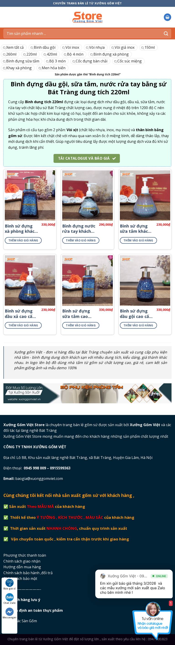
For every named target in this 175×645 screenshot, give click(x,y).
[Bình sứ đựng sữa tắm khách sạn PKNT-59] (145, 195)
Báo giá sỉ (9, 588)
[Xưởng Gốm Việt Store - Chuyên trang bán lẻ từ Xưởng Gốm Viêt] (87, 17)
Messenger (9, 617)
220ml (31, 54)
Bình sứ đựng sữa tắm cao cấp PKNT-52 (76, 313)
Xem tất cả (15, 47)
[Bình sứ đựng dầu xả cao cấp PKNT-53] (30, 280)
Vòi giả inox (124, 47)
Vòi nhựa (97, 47)
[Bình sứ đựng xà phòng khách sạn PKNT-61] (30, 195)
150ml (149, 47)
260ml (11, 54)
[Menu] (7, 17)
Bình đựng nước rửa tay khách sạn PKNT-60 (78, 228)
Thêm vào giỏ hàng (23, 240)
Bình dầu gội (44, 47)
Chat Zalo (9, 602)
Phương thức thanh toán (24, 555)
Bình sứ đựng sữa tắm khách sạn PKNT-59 (135, 228)
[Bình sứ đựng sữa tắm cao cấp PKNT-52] (87, 280)
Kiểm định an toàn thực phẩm (36, 610)
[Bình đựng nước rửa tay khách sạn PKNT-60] (87, 195)
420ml (52, 54)
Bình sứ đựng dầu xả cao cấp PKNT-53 (20, 313)
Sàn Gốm (30, 620)
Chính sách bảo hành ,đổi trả (28, 572)
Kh (25, 599)
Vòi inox (72, 47)
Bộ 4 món (75, 54)
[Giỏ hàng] (167, 17)
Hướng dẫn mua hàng (22, 566)
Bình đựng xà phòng (111, 54)
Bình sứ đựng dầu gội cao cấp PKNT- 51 (136, 313)
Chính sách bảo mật (20, 578)
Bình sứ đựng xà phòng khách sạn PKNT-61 (21, 228)
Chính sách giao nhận (21, 561)
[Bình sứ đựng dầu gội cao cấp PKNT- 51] (145, 280)
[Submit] (166, 33)
